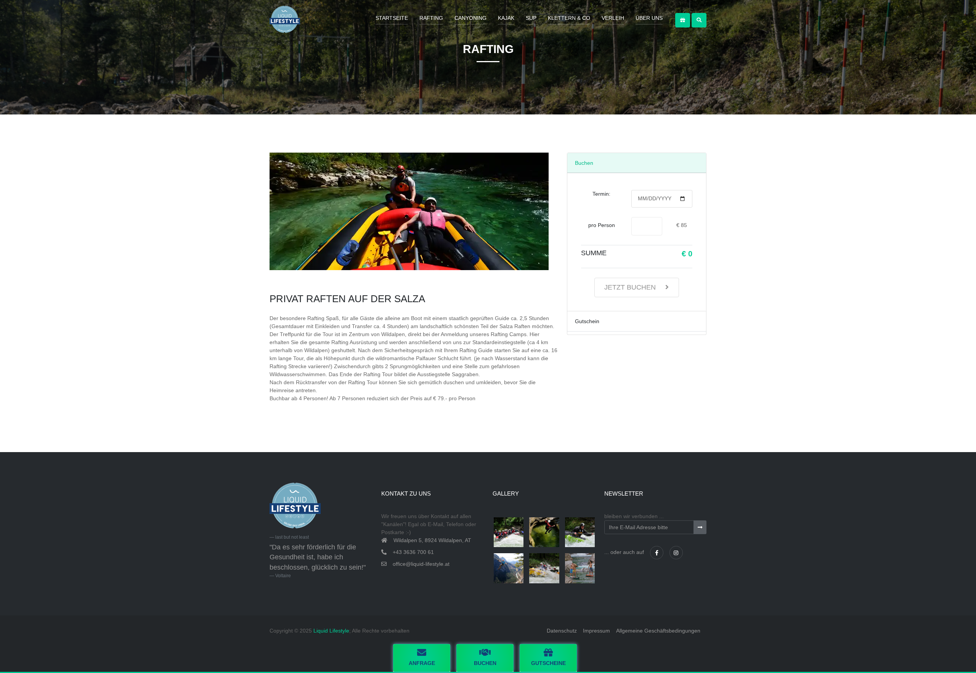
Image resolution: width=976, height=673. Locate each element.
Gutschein (587, 321)
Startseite (392, 18)
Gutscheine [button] (548, 663)
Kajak (506, 18)
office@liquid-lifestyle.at (421, 564)
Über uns (649, 18)
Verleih (613, 18)
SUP (531, 18)
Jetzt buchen (631, 287)
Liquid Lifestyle (331, 631)
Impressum (596, 631)
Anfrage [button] (422, 663)
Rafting (431, 18)
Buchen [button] (485, 663)
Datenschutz (562, 631)
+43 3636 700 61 (413, 552)
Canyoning (470, 18)
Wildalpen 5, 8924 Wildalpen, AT (432, 540)
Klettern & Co (569, 18)
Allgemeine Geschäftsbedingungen (658, 631)
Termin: (601, 194)
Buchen (584, 163)
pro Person (601, 225)
